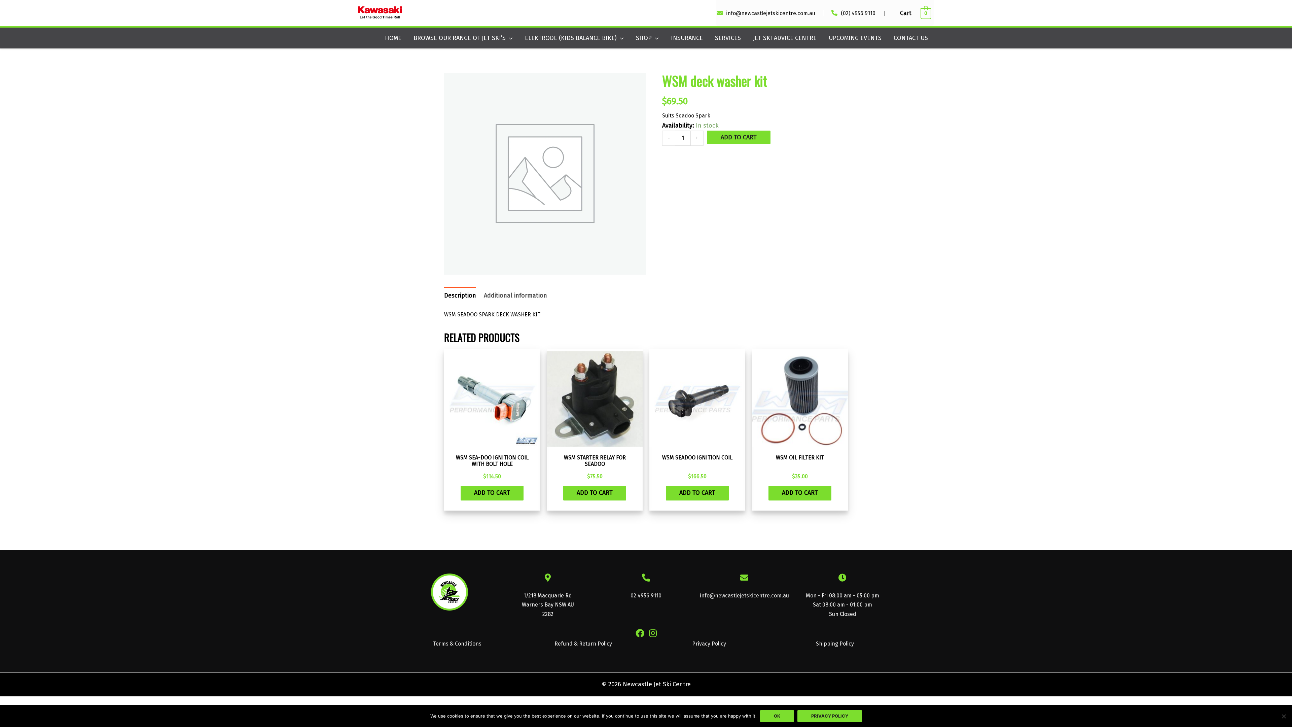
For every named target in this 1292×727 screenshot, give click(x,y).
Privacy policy (829, 716)
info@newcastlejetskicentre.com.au (770, 13)
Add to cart (739, 137)
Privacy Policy (709, 644)
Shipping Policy (835, 644)
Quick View (492, 443)
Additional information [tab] (515, 295)
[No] (1283, 716)
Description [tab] (460, 295)
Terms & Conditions (457, 644)
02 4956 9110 (646, 595)
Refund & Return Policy (583, 644)
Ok (777, 716)
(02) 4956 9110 (859, 13)
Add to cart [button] (492, 492)
